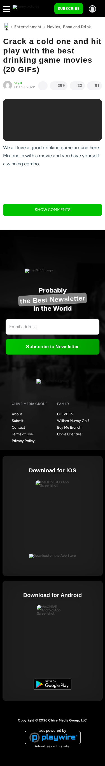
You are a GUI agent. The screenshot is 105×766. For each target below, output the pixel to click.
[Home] (6, 27)
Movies (53, 26)
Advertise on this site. (53, 746)
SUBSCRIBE (69, 8)
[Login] (92, 9)
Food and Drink (77, 26)
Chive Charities (69, 434)
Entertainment (28, 26)
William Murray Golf (73, 421)
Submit (18, 421)
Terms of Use (22, 434)
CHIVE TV (65, 414)
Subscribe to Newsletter (52, 346)
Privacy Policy (23, 441)
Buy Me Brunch (69, 427)
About (17, 414)
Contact (18, 427)
